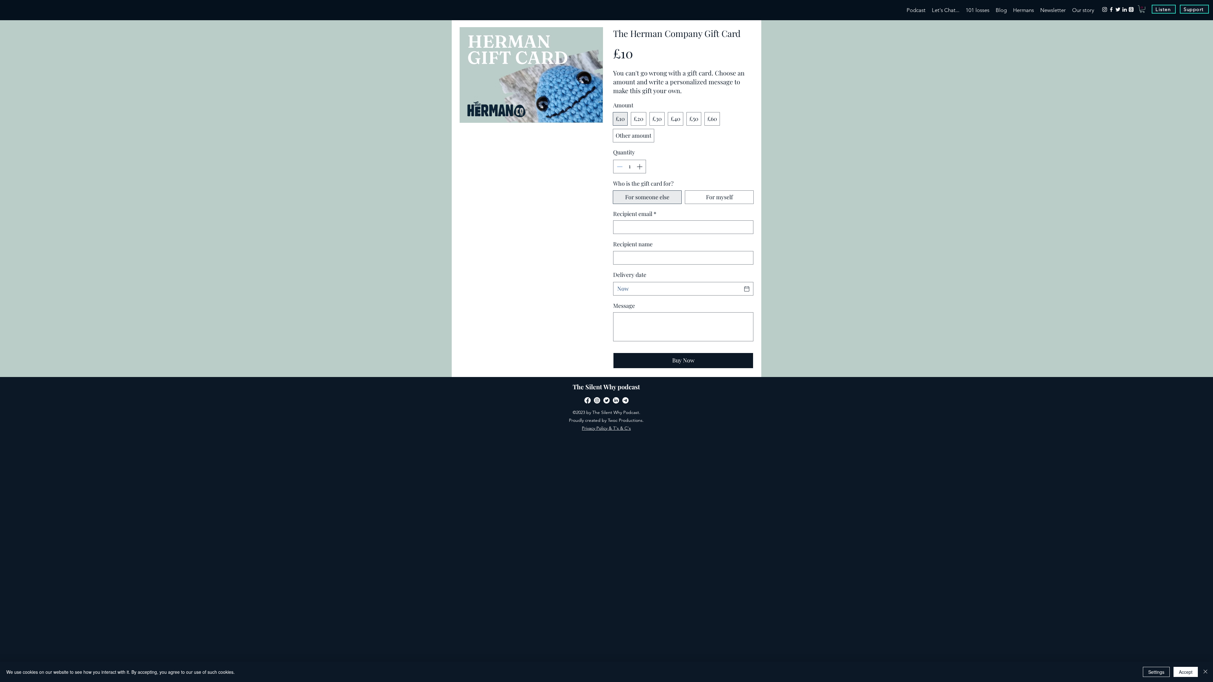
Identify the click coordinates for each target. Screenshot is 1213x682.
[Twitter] (1118, 9)
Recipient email (634, 214)
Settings (1156, 672)
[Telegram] (625, 400)
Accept (1185, 672)
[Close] (1205, 672)
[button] (1142, 9)
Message (624, 305)
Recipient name (633, 244)
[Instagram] (1104, 9)
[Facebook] (1111, 9)
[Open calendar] (747, 289)
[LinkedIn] (1124, 9)
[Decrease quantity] (619, 166)
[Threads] (1131, 9)
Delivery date (629, 274)
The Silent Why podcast (606, 386)
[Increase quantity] (640, 166)
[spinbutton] (629, 166)
